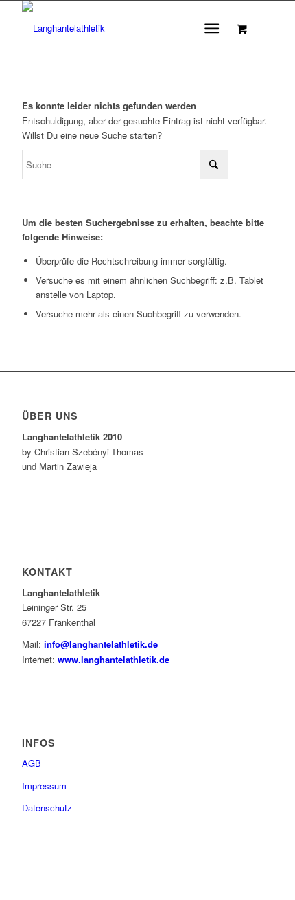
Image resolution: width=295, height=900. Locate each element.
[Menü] (211, 28)
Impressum (44, 785)
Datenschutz (47, 807)
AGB (31, 762)
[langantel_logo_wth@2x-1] (122, 28)
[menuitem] (214, 28)
